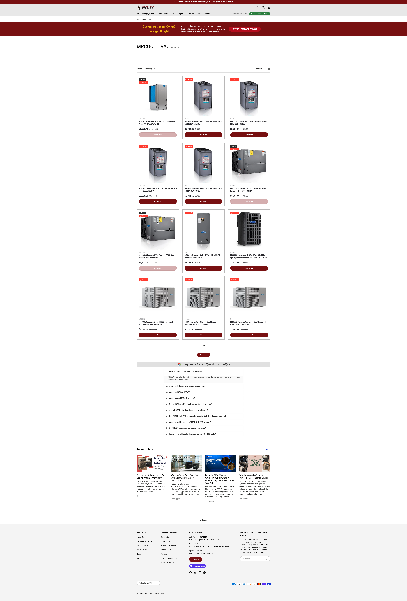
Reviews (164, 554)
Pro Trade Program (168, 563)
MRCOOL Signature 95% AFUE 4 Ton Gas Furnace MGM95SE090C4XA (158, 189)
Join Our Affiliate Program (170, 558)
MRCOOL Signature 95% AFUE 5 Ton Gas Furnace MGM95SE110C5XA (249, 123)
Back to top (203, 520)
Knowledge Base (167, 550)
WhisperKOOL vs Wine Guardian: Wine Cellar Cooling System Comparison (184, 478)
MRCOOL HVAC (146, 19)
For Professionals (240, 14)
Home (138, 19)
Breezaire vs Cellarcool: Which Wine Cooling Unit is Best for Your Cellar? (152, 476)
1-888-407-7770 (201, 537)
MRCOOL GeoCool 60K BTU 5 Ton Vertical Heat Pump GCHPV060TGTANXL (157, 123)
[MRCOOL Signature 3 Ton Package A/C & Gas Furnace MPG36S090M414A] (158, 231)
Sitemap (140, 558)
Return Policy (142, 550)
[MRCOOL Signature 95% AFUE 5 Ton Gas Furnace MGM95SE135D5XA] (203, 97)
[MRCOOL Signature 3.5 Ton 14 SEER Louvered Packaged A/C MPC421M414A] (249, 297)
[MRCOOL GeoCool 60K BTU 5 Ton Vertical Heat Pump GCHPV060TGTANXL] (158, 97)
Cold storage (192, 14)
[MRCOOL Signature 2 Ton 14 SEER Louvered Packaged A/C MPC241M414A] (158, 297)
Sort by (139, 69)
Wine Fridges (178, 14)
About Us (140, 537)
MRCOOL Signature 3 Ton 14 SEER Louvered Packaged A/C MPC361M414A (201, 323)
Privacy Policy (166, 541)
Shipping (140, 554)
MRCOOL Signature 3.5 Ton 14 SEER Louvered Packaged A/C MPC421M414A (248, 323)
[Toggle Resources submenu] (212, 13)
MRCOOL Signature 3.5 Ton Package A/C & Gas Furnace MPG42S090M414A (248, 189)
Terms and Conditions (169, 546)
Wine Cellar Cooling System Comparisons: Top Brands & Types (253, 476)
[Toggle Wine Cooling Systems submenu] (155, 13)
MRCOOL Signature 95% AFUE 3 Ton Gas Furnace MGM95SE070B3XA (203, 189)
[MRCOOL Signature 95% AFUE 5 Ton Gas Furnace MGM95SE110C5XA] (249, 97)
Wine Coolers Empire (147, 593)
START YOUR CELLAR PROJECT (245, 29)
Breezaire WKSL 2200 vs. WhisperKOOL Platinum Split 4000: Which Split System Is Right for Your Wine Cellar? (220, 479)
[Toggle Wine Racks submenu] (169, 13)
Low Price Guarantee (144, 541)
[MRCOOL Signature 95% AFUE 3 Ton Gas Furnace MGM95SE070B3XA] (203, 164)
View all (267, 449)
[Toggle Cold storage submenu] (199, 13)
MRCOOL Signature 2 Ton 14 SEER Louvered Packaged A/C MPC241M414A (156, 323)
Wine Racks (163, 14)
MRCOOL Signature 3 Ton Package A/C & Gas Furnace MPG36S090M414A (156, 256)
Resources (206, 14)
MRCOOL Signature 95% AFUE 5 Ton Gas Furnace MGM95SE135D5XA (203, 123)
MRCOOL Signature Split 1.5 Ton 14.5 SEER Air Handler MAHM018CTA (202, 256)
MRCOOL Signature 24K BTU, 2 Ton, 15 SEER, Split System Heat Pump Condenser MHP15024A (248, 256)
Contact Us (165, 537)
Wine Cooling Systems (145, 14)
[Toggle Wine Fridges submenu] (184, 13)
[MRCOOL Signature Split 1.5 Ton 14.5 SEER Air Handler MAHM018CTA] (203, 231)
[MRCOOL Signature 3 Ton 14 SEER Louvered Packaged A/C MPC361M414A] (203, 297)
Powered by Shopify (159, 593)
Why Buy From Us (143, 546)
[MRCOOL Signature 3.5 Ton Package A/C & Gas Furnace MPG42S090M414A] (249, 164)
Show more (203, 355)
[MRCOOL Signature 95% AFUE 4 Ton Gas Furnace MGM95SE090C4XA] (158, 164)
